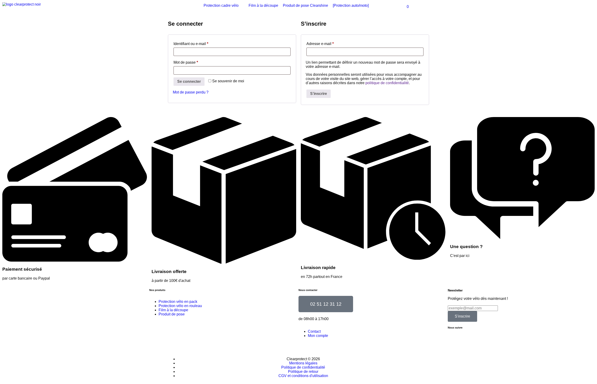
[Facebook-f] (466, 339)
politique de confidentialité (387, 83)
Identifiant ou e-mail (191, 44)
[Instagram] (479, 339)
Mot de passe (186, 62)
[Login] (503, 7)
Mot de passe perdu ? (190, 92)
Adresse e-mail (320, 44)
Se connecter (189, 81)
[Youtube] (453, 339)
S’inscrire (318, 94)
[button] (223, 5)
